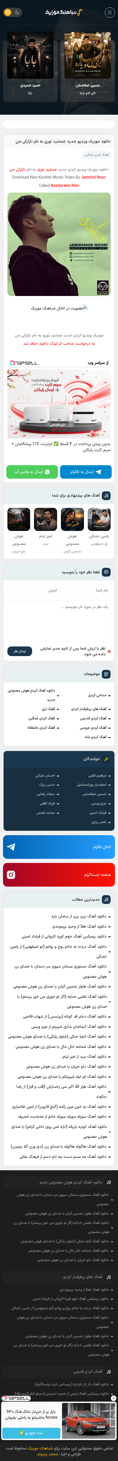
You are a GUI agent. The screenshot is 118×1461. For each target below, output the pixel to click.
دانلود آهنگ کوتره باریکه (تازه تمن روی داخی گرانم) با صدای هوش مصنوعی (59, 1132)
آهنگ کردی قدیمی (93, 718)
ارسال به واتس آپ (29, 472)
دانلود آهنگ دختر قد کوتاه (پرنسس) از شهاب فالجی (64, 1016)
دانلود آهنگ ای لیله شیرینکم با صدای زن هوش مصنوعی (62, 1077)
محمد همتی (45, 813)
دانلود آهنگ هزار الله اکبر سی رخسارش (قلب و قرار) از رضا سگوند (61, 1092)
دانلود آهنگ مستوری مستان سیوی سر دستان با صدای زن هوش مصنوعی (61, 971)
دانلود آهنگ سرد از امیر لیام (84, 1057)
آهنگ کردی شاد (95, 737)
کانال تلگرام (102, 847)
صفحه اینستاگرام (97, 875)
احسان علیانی (45, 776)
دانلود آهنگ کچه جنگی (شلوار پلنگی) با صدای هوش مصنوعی (57, 1037)
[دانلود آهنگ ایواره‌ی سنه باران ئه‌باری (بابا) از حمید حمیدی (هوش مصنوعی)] (69, 55)
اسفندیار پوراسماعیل (91, 785)
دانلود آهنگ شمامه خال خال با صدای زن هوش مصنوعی (61, 1047)
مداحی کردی (97, 695)
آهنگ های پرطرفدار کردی (88, 709)
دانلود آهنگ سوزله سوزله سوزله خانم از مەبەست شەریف (62, 1117)
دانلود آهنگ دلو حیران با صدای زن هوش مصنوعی (66, 1067)
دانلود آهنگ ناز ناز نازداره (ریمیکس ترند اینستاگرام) (72, 1384)
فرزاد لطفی (47, 803)
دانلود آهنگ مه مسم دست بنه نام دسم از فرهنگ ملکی (62, 1157)
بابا (70, 89)
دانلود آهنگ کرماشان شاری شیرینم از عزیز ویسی (68, 1027)
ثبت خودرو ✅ (31, 1433)
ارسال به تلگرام (82, 472)
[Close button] (114, 1398)
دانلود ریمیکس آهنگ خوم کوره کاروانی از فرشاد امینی (64, 936)
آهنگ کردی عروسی (93, 728)
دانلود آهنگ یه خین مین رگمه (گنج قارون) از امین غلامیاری (59, 1107)
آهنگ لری (48, 709)
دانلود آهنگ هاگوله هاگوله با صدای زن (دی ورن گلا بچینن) (58, 1147)
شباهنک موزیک (40, 1448)
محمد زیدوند (47, 1454)
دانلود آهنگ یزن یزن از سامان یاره (79, 916)
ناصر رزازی (98, 822)
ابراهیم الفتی (97, 776)
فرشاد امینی (97, 813)
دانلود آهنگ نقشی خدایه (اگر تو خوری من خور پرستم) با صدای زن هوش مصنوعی (62, 1002)
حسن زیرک (47, 785)
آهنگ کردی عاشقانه (41, 728)
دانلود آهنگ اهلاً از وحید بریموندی (79, 927)
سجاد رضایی (45, 794)
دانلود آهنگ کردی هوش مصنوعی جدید (31, 695)
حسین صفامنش (94, 794)
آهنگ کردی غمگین (41, 718)
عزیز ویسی (98, 803)
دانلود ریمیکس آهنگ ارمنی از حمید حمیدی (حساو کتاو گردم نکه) (62, 1394)
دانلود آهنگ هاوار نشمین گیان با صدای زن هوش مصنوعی (59, 986)
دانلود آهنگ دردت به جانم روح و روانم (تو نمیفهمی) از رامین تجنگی (58, 952)
